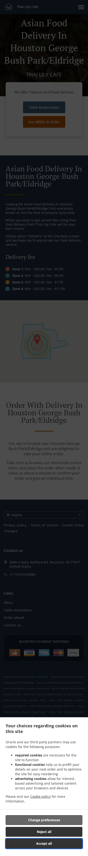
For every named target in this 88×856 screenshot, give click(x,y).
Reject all (44, 831)
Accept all (44, 843)
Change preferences (44, 820)
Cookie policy (40, 796)
